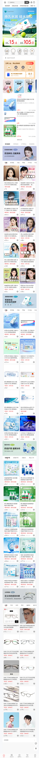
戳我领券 (7, 5)
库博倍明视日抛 (24, 5)
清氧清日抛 (15, 5)
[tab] (20, 95)
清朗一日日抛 (34, 5)
